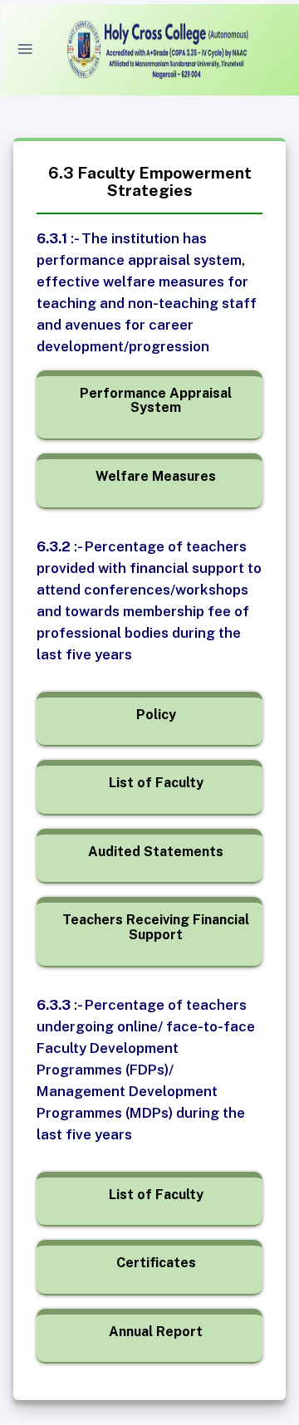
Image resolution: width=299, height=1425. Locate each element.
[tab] (155, 400)
